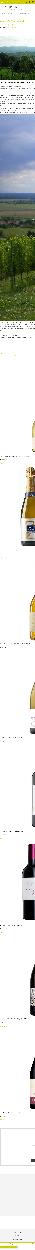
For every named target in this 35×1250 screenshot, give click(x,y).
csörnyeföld (30, 356)
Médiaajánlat (17, 1239)
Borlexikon (17, 1232)
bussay (24, 356)
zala (19, 356)
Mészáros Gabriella (12, 27)
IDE (19, 86)
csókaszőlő (13, 356)
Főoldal (3, 13)
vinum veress (5, 356)
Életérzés (11, 13)
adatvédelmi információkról (16, 1245)
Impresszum (17, 1236)
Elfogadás (9, 1247)
